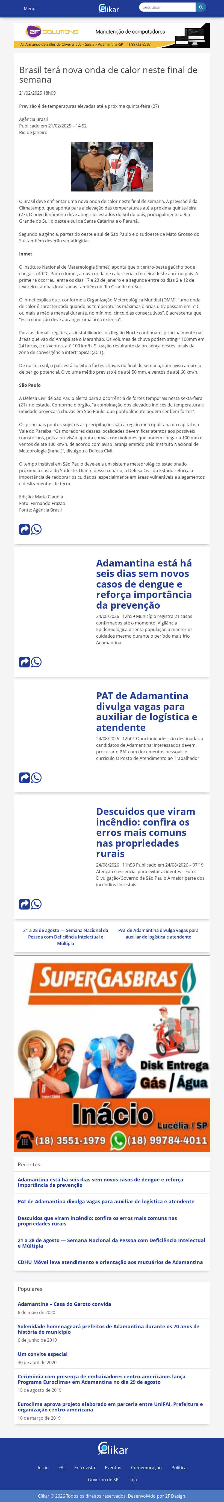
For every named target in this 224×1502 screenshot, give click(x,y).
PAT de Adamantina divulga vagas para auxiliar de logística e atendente (147, 711)
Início (43, 1468)
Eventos (113, 1468)
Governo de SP (103, 1480)
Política (179, 1468)
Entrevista (84, 1468)
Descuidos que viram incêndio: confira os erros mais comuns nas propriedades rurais (145, 832)
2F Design (175, 1496)
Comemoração (146, 1468)
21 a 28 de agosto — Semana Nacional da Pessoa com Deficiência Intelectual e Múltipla (65, 936)
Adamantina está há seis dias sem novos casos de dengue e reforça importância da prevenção (144, 583)
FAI (61, 1468)
